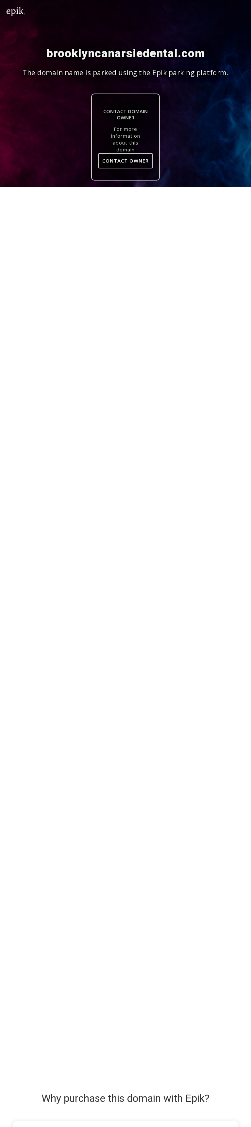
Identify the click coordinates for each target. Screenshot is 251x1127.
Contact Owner (125, 160)
